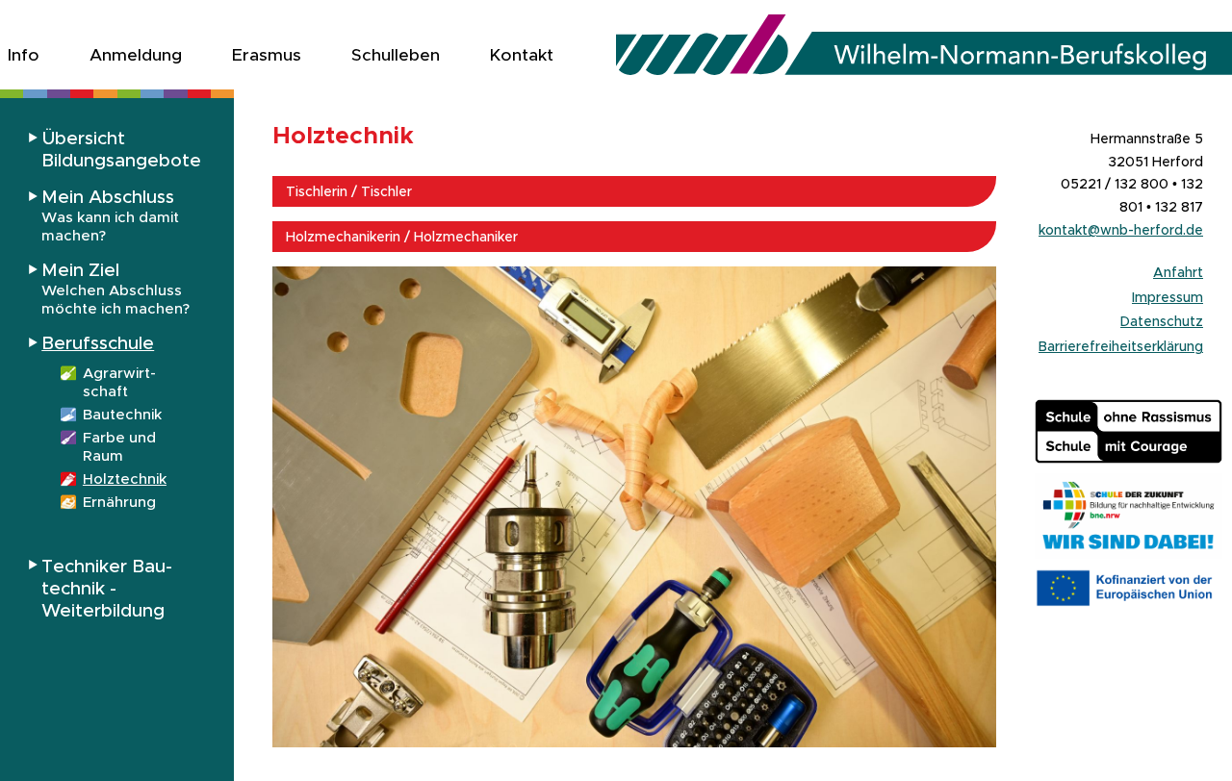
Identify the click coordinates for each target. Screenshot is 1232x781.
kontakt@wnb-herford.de (1121, 230)
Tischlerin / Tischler (349, 191)
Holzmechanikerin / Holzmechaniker (402, 236)
